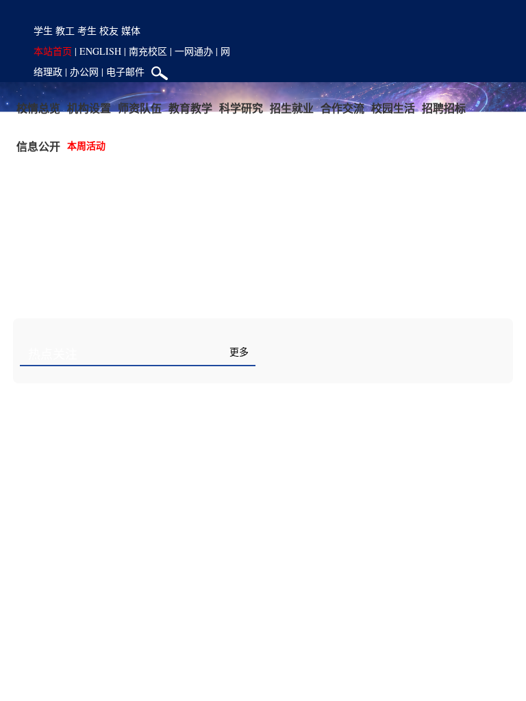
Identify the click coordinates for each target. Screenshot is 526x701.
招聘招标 (444, 108)
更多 (239, 352)
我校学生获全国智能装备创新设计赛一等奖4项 (383, 544)
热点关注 (52, 354)
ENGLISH (100, 51)
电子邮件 (125, 71)
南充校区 (148, 51)
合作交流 (342, 108)
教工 (65, 30)
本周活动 (86, 145)
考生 (87, 30)
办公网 (84, 71)
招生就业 (292, 108)
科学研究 (241, 108)
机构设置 (89, 108)
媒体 (130, 30)
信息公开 (38, 146)
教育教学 (190, 108)
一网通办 (194, 51)
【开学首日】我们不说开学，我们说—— (369, 388)
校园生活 (393, 108)
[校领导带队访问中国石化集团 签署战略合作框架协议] (137, 525)
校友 (108, 30)
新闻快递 (303, 354)
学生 (43, 30)
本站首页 (53, 51)
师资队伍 (140, 108)
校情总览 (38, 108)
